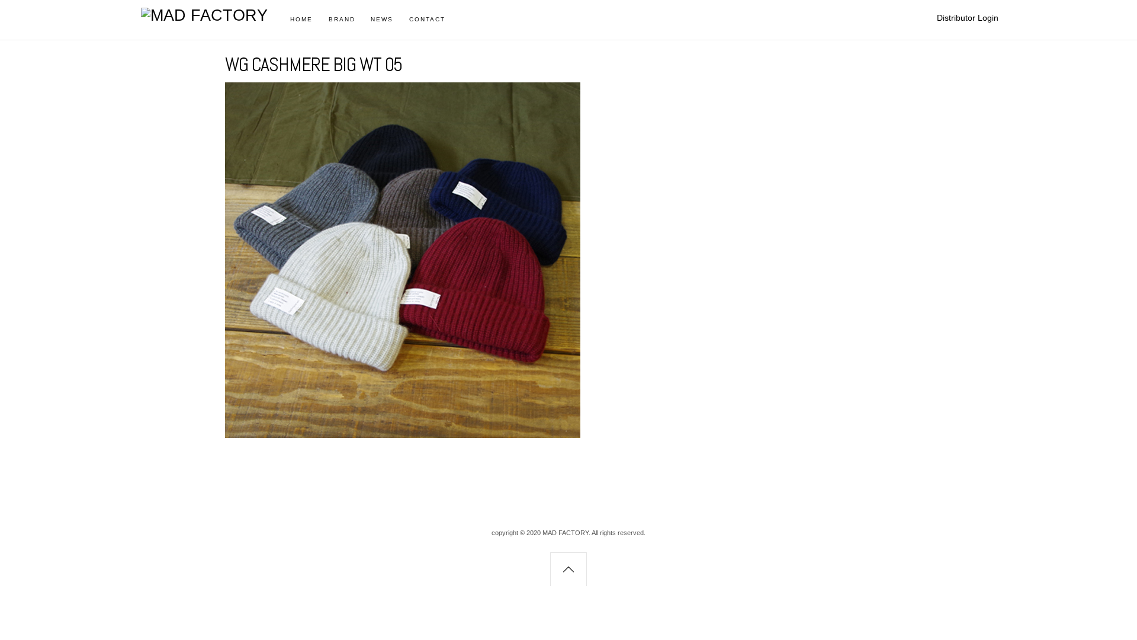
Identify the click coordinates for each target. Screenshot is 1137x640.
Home (301, 19)
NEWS (382, 19)
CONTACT (427, 19)
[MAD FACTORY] (204, 15)
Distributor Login (967, 18)
